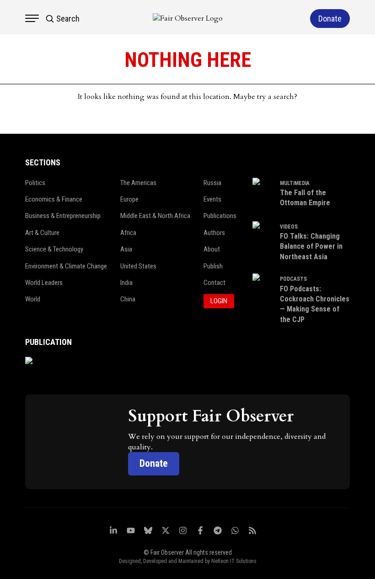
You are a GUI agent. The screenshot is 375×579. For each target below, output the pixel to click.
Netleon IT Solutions (234, 561)
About (212, 249)
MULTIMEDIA (295, 183)
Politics (35, 183)
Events (212, 199)
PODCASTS (293, 279)
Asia (126, 249)
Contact (214, 283)
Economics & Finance (53, 199)
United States (138, 266)
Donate (153, 463)
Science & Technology (54, 249)
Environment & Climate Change (66, 266)
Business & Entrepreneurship (63, 216)
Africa (128, 233)
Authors (214, 233)
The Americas (138, 183)
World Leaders (44, 283)
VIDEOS (289, 227)
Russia (212, 183)
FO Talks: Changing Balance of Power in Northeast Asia (311, 246)
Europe (129, 199)
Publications (220, 216)
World (32, 299)
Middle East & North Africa (155, 216)
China (127, 299)
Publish (213, 266)
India (126, 283)
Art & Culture (42, 233)
